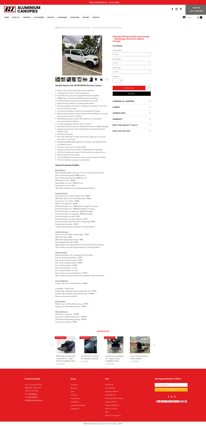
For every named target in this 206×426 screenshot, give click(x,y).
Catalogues (75, 409)
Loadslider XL (110, 395)
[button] (200, 17)
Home (57, 28)
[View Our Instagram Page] (176, 9)
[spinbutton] (118, 80)
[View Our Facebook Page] (172, 9)
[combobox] (132, 54)
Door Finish (117, 68)
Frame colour (118, 50)
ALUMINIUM (28, 7)
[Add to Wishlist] (148, 88)
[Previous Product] (51, 344)
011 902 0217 (32, 394)
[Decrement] (114, 80)
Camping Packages (78, 405)
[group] (103, 351)
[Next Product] (154, 344)
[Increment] (121, 80)
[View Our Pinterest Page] (175, 397)
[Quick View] (140, 344)
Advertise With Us (112, 391)
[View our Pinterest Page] (180, 9)
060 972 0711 (33, 397)
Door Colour (117, 59)
